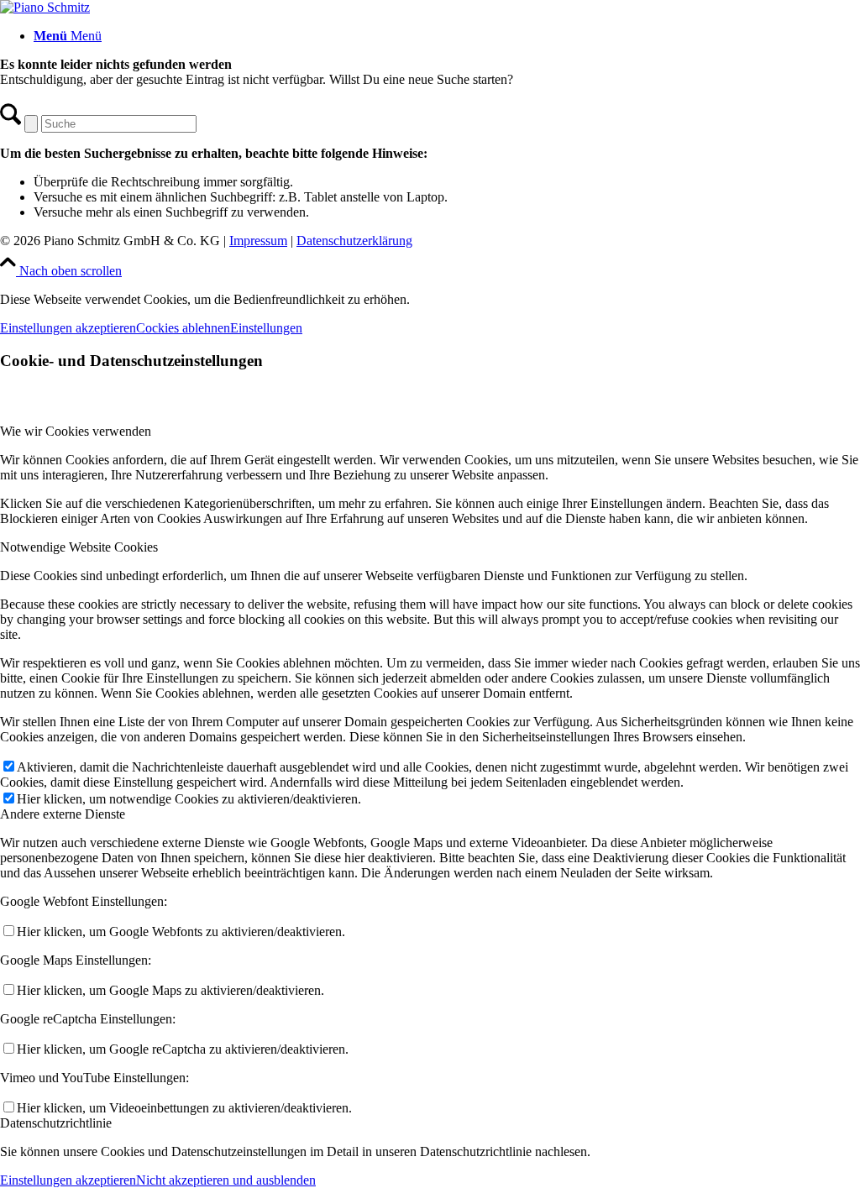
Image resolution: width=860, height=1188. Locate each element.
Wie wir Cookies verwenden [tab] (75, 431)
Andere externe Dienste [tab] (62, 814)
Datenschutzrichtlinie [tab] (56, 1123)
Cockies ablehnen (183, 328)
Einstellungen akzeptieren (68, 328)
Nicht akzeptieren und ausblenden (226, 1180)
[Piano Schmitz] (45, 7)
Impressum (258, 240)
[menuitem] (447, 36)
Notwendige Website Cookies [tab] (79, 547)
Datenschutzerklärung (354, 240)
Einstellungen (266, 328)
